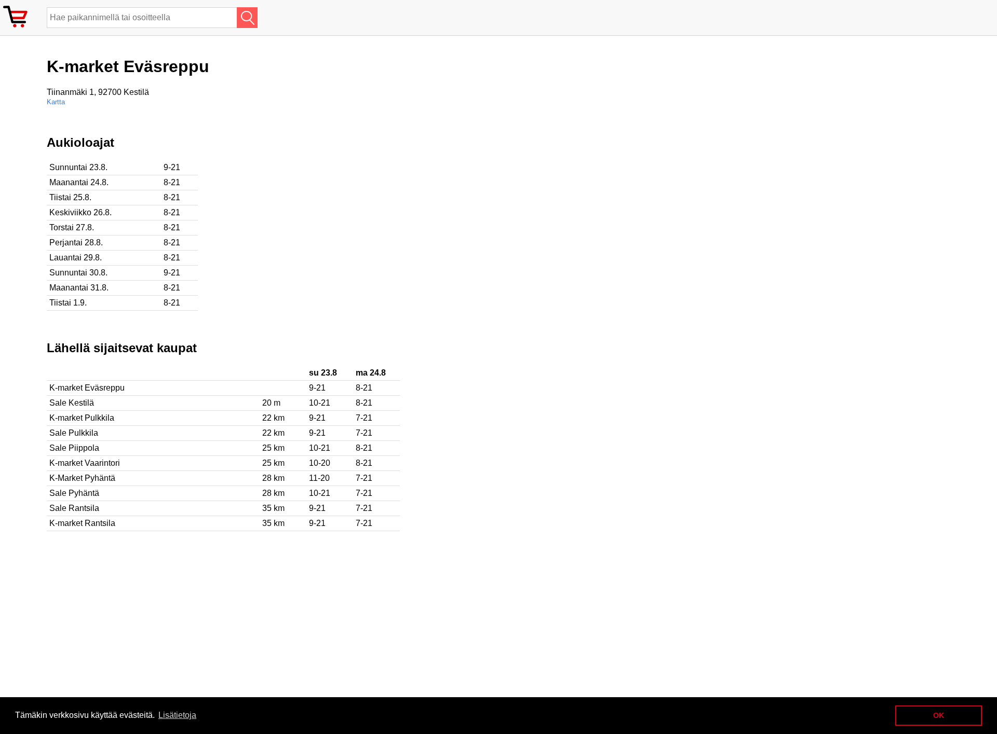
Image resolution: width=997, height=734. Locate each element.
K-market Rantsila (82, 523)
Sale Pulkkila (73, 432)
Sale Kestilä (71, 402)
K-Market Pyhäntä (82, 478)
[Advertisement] (337, 208)
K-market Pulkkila (81, 417)
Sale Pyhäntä (74, 493)
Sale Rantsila (74, 508)
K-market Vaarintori (84, 463)
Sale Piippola (74, 448)
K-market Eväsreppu (87, 387)
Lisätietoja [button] (177, 715)
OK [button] (938, 715)
